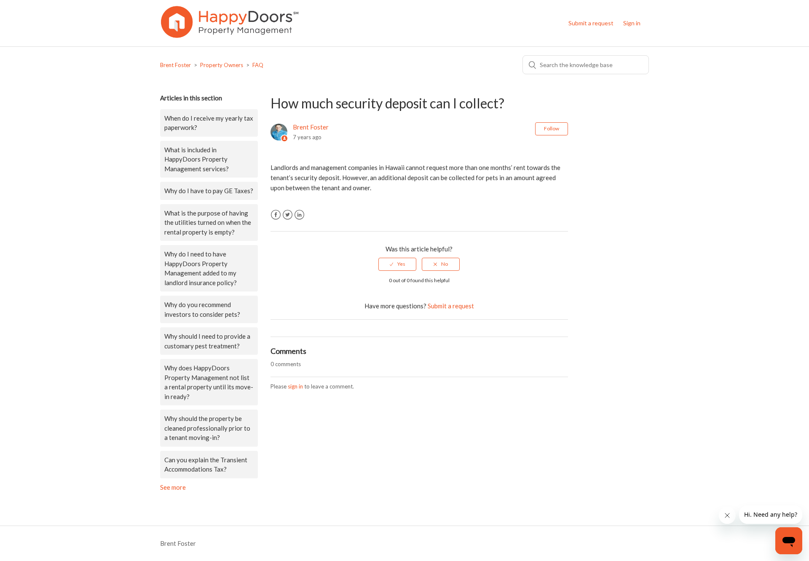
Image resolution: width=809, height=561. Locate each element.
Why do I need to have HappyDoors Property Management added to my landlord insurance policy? (200, 268)
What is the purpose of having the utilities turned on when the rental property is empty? (207, 222)
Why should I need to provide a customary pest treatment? (207, 341)
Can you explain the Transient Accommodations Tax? (205, 464)
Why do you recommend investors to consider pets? (202, 309)
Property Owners (221, 65)
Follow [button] (551, 128)
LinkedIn (299, 215)
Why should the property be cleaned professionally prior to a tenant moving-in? (207, 428)
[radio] (397, 264)
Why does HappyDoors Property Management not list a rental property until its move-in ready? (208, 382)
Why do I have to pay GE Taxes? (208, 190)
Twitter (287, 215)
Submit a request (590, 23)
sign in (295, 386)
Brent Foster (175, 65)
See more (173, 487)
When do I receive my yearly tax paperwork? (208, 123)
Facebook (276, 215)
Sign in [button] (631, 23)
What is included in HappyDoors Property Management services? (196, 159)
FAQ (257, 65)
